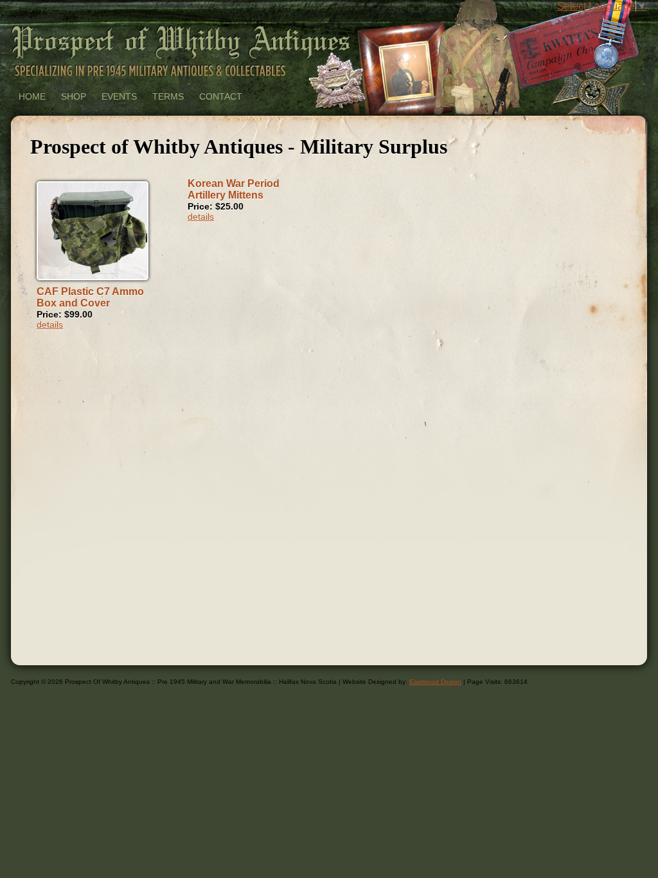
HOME (32, 96)
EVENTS (119, 96)
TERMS (168, 96)
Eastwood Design (435, 681)
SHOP (73, 96)
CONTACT (220, 96)
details (50, 324)
